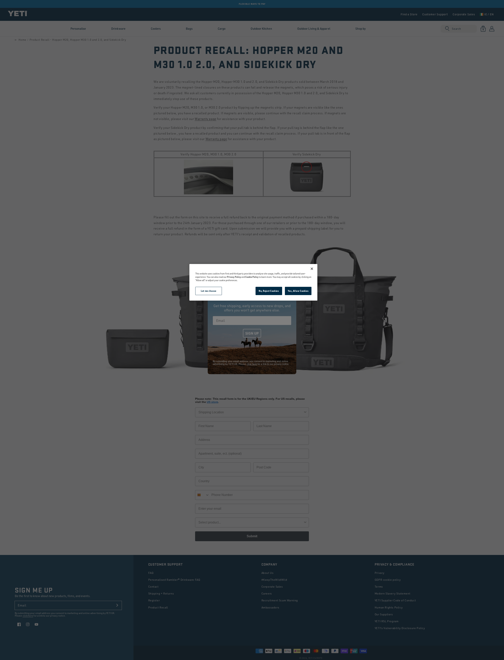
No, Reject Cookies (269, 290)
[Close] (312, 268)
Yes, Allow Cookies (298, 290)
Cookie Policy (251, 276)
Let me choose (208, 290)
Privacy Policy (234, 276)
